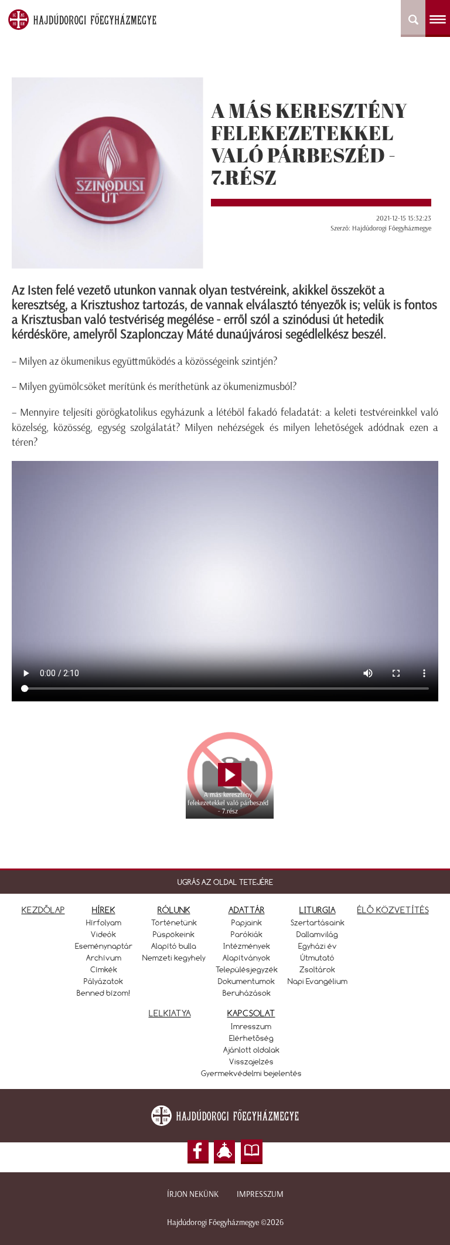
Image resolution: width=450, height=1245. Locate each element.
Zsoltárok (317, 969)
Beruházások (247, 993)
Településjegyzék (247, 969)
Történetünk (174, 922)
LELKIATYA (170, 1013)
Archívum (103, 957)
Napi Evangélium (317, 981)
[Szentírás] (252, 1151)
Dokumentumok (246, 981)
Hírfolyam (103, 922)
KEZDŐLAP (43, 909)
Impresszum (260, 1194)
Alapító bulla (173, 946)
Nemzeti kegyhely (174, 957)
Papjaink (246, 922)
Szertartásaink (318, 922)
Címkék (103, 969)
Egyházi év (317, 946)
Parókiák (246, 934)
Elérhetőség (251, 1038)
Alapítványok (246, 957)
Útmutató (318, 957)
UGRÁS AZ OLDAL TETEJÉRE (225, 882)
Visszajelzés (251, 1061)
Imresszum (251, 1026)
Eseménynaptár (103, 946)
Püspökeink (174, 934)
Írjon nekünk (193, 1194)
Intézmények (246, 946)
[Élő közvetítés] (224, 1151)
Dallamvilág (317, 934)
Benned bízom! (104, 993)
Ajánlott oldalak (251, 1049)
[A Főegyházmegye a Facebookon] (198, 1151)
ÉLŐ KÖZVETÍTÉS (393, 909)
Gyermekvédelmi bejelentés (251, 1073)
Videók (103, 934)
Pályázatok (103, 981)
